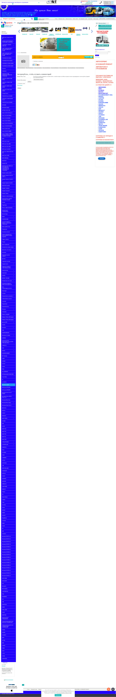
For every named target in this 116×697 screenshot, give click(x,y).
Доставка (90, 18)
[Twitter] (34, 64)
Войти (29, 81)
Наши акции (95, 18)
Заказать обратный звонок (106, 25)
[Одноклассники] (36, 64)
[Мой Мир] (37, 64)
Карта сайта (75, 18)
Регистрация (4, 33)
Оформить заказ (8, 26)
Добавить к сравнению (38, 61)
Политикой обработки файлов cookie (64, 693)
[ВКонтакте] (33, 64)
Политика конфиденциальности (7, 693)
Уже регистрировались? (100, 49)
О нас (56, 18)
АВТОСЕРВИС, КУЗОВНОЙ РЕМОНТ (107, 18)
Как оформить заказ (83, 18)
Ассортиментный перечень (105, 28)
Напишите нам (61, 18)
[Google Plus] (39, 64)
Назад (19, 88)
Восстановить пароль (38, 79)
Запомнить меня (21, 83)
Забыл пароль (97, 57)
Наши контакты (69, 18)
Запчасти (4, 31)
